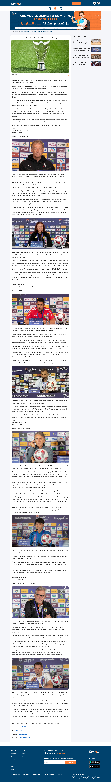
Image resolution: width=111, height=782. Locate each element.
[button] (16, 3)
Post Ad (77, 3)
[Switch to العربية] (94, 3)
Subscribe (71, 762)
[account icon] (98, 3)
